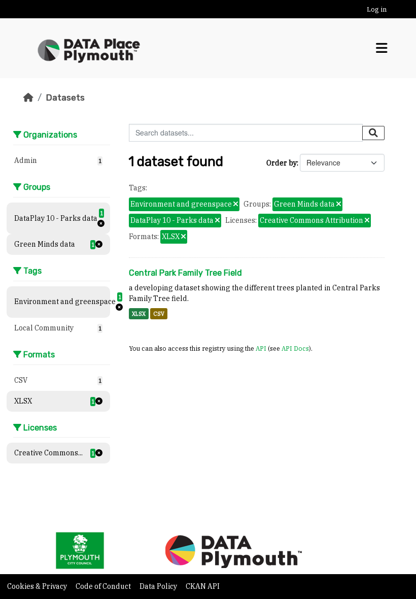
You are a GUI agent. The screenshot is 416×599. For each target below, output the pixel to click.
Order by (281, 163)
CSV (158, 313)
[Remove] (235, 204)
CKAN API (203, 586)
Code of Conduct (104, 586)
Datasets (65, 97)
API (261, 348)
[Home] (28, 97)
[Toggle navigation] (381, 48)
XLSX (139, 313)
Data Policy (159, 586)
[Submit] (373, 133)
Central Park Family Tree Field (185, 273)
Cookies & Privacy (37, 586)
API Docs (295, 348)
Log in (377, 9)
